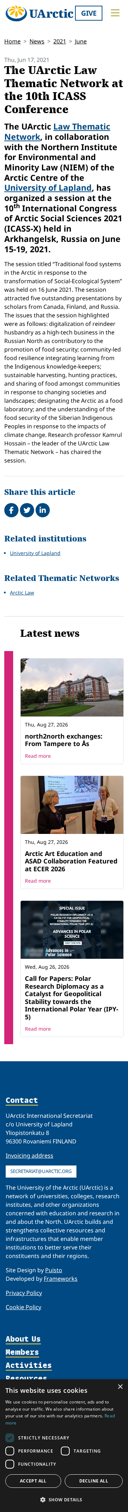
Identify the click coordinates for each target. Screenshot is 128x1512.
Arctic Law (22, 592)
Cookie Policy (23, 1307)
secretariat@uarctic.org (41, 1171)
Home (12, 41)
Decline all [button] (93, 1481)
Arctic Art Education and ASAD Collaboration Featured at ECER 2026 (71, 861)
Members (22, 1352)
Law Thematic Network (57, 131)
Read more (38, 755)
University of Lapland (48, 187)
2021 (59, 41)
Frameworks (61, 1279)
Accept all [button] (33, 1481)
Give (89, 13)
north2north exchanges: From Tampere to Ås (63, 740)
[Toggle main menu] (115, 13)
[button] (64, 1499)
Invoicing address (29, 1155)
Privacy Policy (24, 1293)
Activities (29, 1365)
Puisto (53, 1270)
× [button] (120, 1387)
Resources (26, 1379)
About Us (23, 1339)
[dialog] (64, 1445)
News (37, 41)
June (81, 41)
